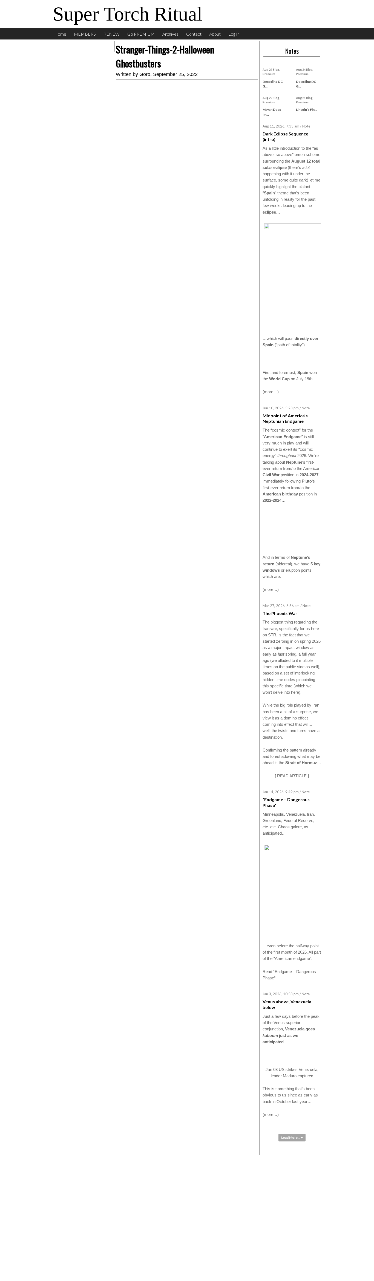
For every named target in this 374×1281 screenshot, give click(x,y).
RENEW (111, 33)
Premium (269, 74)
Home (60, 33)
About (215, 33)
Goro (144, 74)
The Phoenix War (280, 613)
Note (306, 126)
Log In (234, 33)
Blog (276, 69)
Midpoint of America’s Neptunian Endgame (285, 418)
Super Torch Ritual (127, 14)
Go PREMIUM (141, 33)
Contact (194, 33)
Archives (170, 33)
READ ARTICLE (292, 775)
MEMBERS (85, 33)
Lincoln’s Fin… (306, 109)
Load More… (291, 1137)
